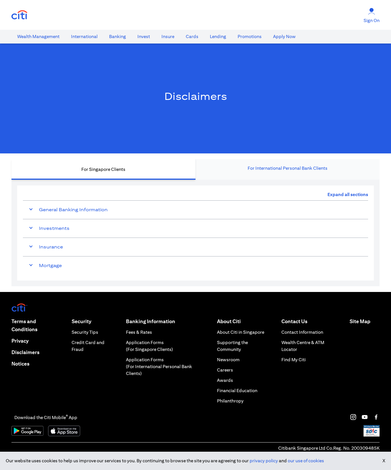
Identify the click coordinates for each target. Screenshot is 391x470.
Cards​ (192, 36)
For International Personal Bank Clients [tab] (287, 168)
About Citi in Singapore (240, 332)
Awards (225, 380)
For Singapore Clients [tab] (103, 169)
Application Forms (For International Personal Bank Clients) (159, 366)
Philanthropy (230, 401)
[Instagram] (353, 417)
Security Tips (85, 332)
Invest (143, 36)
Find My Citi (293, 359)
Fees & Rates (139, 332)
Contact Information (302, 332)
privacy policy (264, 460)
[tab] (38, 37)
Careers (225, 370)
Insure (167, 36)
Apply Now (284, 36)
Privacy (20, 341)
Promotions (250, 36)
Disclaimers (25, 352)
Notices (20, 364)
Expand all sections (347, 194)
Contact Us (294, 321)
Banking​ (117, 36)
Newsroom (228, 359)
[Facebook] (376, 417)
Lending (218, 36)
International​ (84, 36)
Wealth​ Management (38, 36)
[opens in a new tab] (19, 15)
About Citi (229, 321)
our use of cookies (306, 460)
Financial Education (237, 390)
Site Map (359, 321)
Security (81, 321)
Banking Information (150, 321)
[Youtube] (364, 417)
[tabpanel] (195, 233)
